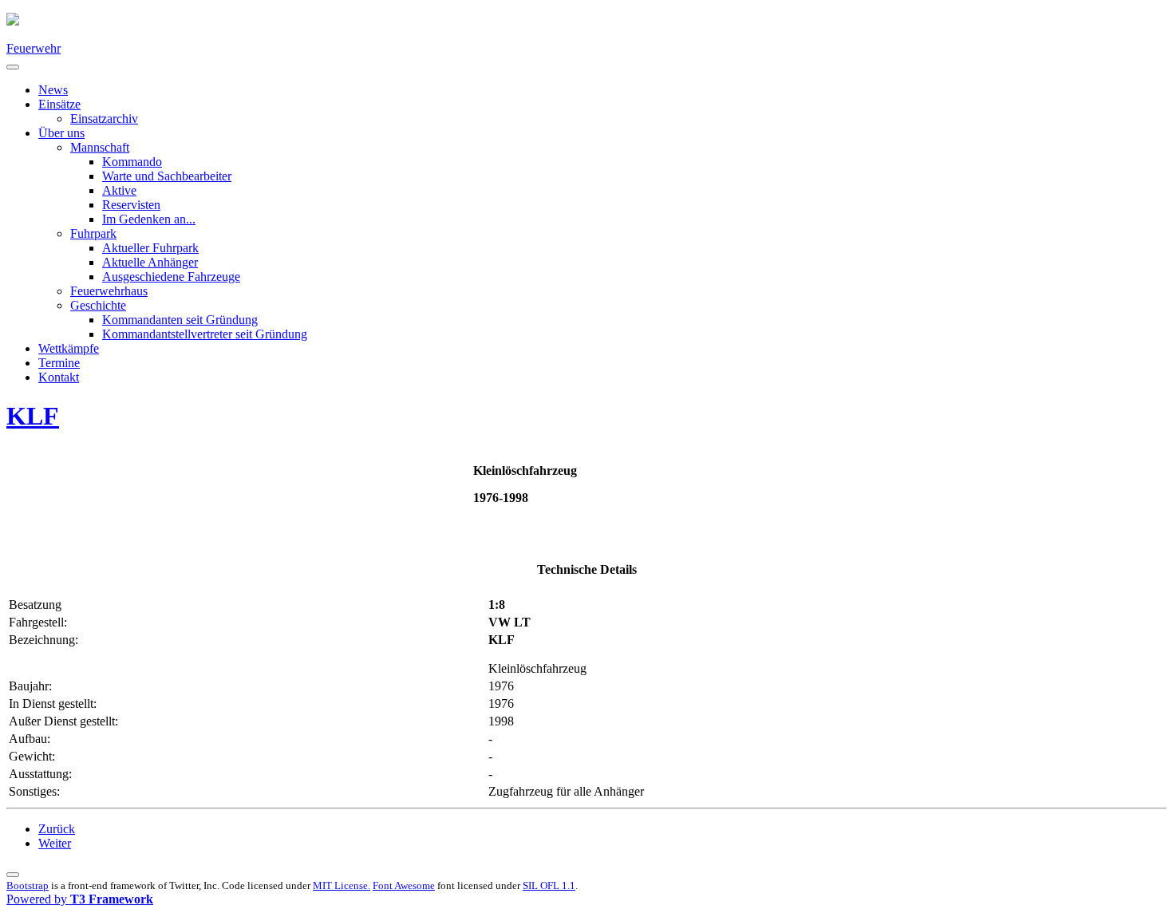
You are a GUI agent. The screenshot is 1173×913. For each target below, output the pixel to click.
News (53, 90)
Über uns (61, 133)
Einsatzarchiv (104, 118)
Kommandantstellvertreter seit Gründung (204, 334)
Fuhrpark (93, 233)
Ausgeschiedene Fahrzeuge (171, 276)
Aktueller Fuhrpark (150, 248)
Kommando (132, 161)
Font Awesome (404, 885)
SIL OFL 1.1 (549, 885)
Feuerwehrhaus (109, 291)
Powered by (79, 899)
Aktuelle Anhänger (150, 262)
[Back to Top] (12, 874)
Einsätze (59, 104)
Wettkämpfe (68, 348)
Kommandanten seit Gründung (180, 319)
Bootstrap (27, 885)
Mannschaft (99, 147)
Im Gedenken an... (149, 219)
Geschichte (98, 305)
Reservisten (131, 204)
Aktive (119, 190)
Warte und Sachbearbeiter (166, 176)
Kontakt (58, 377)
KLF (32, 415)
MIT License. (341, 885)
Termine (59, 363)
